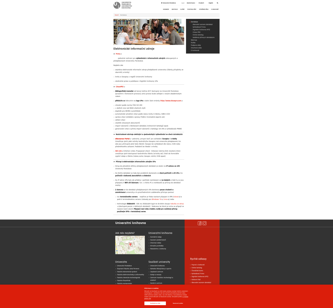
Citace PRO (196, 32)
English (211, 3)
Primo (118, 54)
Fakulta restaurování (124, 283)
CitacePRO (120, 87)
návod (176, 197)
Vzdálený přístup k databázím (204, 37)
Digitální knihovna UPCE (201, 29)
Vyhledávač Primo (199, 27)
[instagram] (204, 223)
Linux (165, 199)
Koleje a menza (155, 275)
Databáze (166, 9)
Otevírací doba (155, 243)
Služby (182, 9)
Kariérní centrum (156, 283)
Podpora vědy (191, 9)
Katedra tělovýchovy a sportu (160, 269)
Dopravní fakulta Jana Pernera (128, 269)
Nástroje (175, 9)
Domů (117, 15)
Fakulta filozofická (123, 280)
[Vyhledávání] (217, 3)
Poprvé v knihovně (198, 265)
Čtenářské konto (197, 271)
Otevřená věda (203, 9)
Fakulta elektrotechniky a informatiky (130, 275)
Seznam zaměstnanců (158, 240)
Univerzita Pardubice (169, 3)
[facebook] (200, 223)
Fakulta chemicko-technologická (128, 277)
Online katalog (198, 35)
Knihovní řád (196, 279)
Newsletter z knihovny (158, 249)
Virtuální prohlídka (156, 246)
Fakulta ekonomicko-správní (127, 272)
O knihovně (214, 9)
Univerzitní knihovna (157, 266)
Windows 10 (156, 199)
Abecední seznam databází (203, 24)
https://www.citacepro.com (170, 101)
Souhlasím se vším (155, 303)
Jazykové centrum (156, 272)
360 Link (118, 151)
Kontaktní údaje (156, 237)
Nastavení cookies (178, 303)
